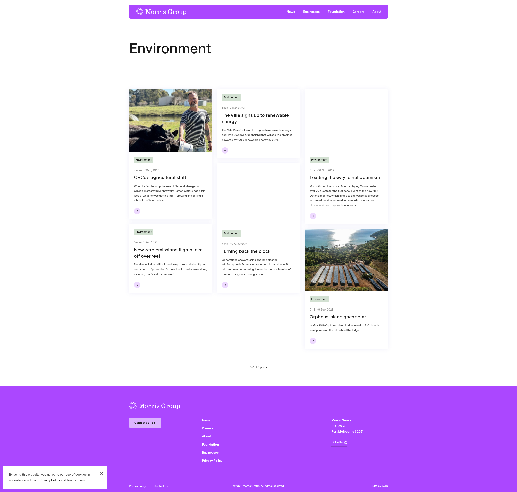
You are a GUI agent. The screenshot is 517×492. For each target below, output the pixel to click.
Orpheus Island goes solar (338, 317)
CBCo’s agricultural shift (160, 177)
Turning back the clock (246, 251)
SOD (385, 486)
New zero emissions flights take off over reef (168, 253)
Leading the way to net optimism (345, 177)
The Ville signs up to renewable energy (255, 118)
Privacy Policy (50, 480)
